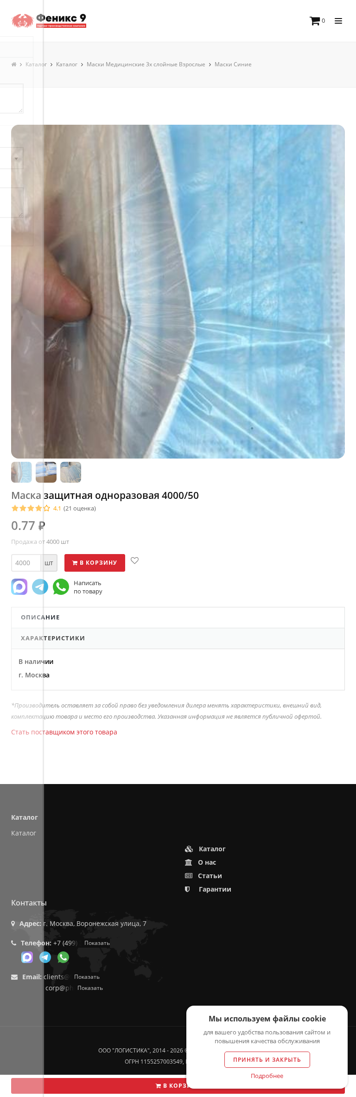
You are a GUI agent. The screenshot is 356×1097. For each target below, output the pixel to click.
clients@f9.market (72, 976)
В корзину (181, 1086)
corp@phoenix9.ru (74, 987)
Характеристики (53, 638)
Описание (40, 617)
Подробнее (267, 1075)
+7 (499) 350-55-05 (81, 942)
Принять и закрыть (267, 1060)
